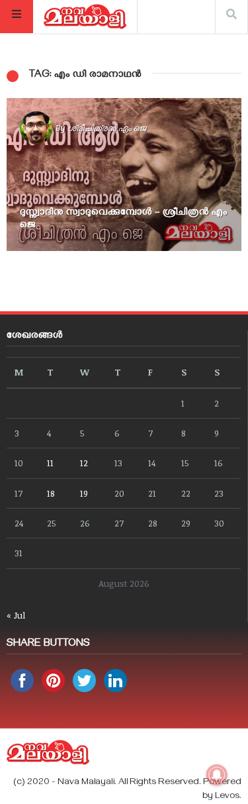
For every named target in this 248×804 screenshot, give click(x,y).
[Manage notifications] (216, 774)
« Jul (16, 615)
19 (84, 493)
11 (50, 462)
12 (84, 462)
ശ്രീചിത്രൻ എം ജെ (106, 128)
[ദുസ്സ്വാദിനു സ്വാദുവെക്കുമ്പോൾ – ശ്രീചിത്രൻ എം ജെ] (124, 174)
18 (51, 493)
